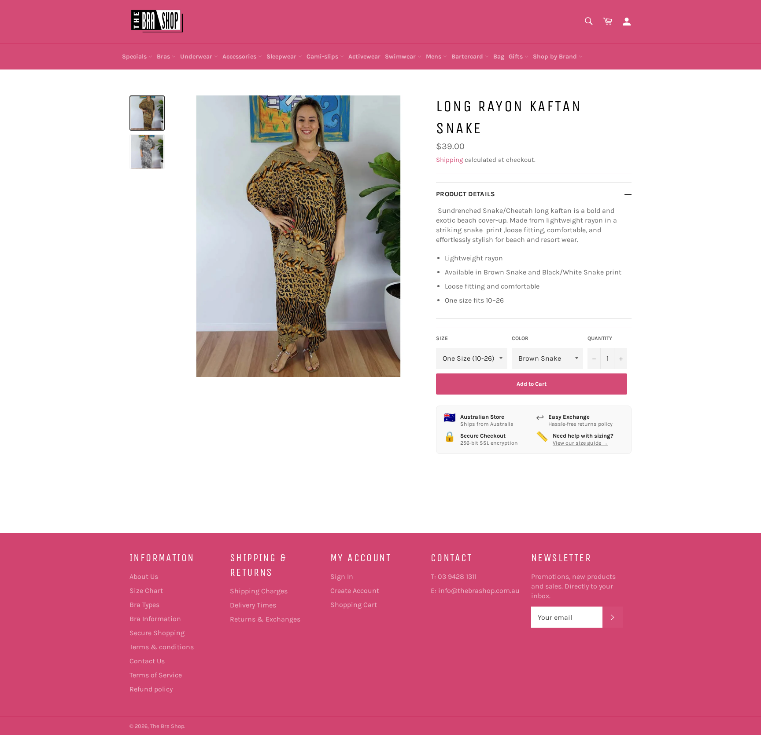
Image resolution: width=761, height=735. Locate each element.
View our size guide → (580, 443)
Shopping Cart (353, 604)
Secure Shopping (157, 633)
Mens (434, 56)
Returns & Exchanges (265, 619)
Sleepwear (282, 56)
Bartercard (468, 56)
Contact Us (147, 661)
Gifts (517, 56)
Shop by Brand (556, 56)
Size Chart (146, 590)
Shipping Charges (259, 591)
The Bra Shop (167, 726)
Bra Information (155, 618)
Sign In (341, 576)
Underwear (197, 56)
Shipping (449, 160)
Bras (164, 56)
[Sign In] (627, 22)
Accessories (240, 56)
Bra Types (144, 604)
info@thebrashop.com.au (479, 590)
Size (442, 338)
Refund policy (151, 689)
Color (520, 338)
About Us (143, 576)
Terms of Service (155, 675)
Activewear (364, 56)
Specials (135, 56)
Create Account (354, 590)
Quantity (599, 338)
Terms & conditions (161, 647)
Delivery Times (253, 605)
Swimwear (401, 56)
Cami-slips (323, 56)
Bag (498, 56)
